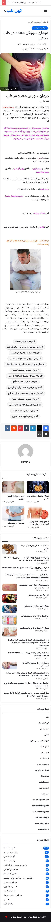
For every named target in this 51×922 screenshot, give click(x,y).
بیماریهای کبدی (10, 891)
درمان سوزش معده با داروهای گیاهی (24, 347)
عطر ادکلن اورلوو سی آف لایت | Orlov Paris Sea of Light (25, 567)
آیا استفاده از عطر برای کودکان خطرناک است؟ (24, 2)
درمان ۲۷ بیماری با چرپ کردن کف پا (34, 628)
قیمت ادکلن (44, 782)
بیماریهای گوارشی (34, 22)
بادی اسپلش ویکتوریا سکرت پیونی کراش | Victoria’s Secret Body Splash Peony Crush (27, 674)
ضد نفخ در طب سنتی (15, 523)
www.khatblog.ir (42, 817)
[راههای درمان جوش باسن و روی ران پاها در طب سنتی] (9, 587)
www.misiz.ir (43, 829)
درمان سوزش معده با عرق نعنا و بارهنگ (24, 364)
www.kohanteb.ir (42, 823)
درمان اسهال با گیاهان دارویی (15, 497)
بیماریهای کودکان (10, 873)
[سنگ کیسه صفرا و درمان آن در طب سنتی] (9, 549)
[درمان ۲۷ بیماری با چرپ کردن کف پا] (9, 632)
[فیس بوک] (46, 428)
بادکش (7, 899)
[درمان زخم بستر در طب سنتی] (9, 609)
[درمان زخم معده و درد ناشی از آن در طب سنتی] (38, 512)
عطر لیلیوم (44, 729)
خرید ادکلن (44, 758)
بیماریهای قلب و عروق (13, 895)
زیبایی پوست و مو (11, 852)
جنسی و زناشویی (10, 886)
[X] (39, 428)
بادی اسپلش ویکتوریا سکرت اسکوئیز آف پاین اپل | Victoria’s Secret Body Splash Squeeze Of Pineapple (28, 643)
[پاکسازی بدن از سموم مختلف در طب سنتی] (9, 665)
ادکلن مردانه (44, 788)
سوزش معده (36, 152)
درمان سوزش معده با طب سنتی (24, 358)
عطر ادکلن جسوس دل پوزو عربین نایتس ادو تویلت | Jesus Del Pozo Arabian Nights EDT (27, 576)
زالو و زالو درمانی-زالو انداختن (15, 865)
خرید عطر (45, 752)
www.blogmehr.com (40, 800)
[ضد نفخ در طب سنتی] (13, 513)
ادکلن (46, 735)
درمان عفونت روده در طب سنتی (38, 497)
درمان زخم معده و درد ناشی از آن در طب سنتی (39, 523)
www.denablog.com (40, 806)
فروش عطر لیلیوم (42, 770)
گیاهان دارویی (9, 856)
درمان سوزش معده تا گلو (24, 381)
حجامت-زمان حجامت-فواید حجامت (18, 878)
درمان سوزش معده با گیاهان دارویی (24, 375)
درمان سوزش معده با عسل (24, 370)
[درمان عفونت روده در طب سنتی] (38, 487)
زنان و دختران (9, 860)
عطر (47, 717)
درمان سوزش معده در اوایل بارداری (24, 387)
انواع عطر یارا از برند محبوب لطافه (35, 616)
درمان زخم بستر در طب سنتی (36, 606)
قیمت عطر (44, 776)
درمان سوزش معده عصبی (24, 416)
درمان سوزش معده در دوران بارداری (24, 393)
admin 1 (40, 44)
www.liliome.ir (43, 764)
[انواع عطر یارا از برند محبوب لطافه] (9, 620)
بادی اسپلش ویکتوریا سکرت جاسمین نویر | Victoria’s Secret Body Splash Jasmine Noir (26, 559)
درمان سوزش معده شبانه (25, 410)
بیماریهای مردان (10, 882)
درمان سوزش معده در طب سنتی (24, 404)
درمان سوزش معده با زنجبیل (24, 352)
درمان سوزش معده (33, 96)
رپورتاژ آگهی (8, 904)
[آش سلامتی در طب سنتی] (9, 598)
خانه (45, 22)
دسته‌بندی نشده (11, 848)
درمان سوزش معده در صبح (24, 399)
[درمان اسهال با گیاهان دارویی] (13, 487)
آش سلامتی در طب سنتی (38, 595)
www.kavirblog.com (41, 811)
